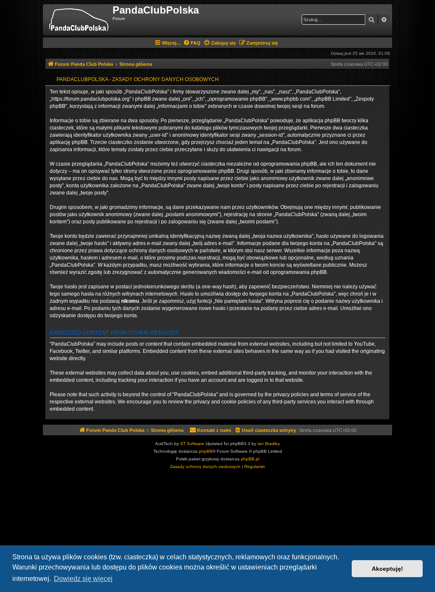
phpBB (205, 451)
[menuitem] (192, 43)
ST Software (192, 443)
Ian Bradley (268, 443)
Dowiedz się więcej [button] (83, 578)
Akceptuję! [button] (387, 568)
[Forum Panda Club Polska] (78, 19)
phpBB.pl (250, 459)
